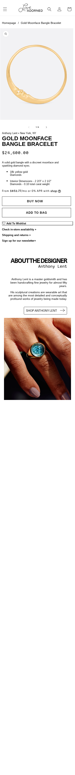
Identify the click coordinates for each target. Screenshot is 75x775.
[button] (5, 9)
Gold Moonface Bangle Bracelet (41, 22)
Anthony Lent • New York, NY (19, 133)
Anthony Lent (52, 266)
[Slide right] (46, 127)
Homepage (10, 22)
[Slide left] (28, 127)
